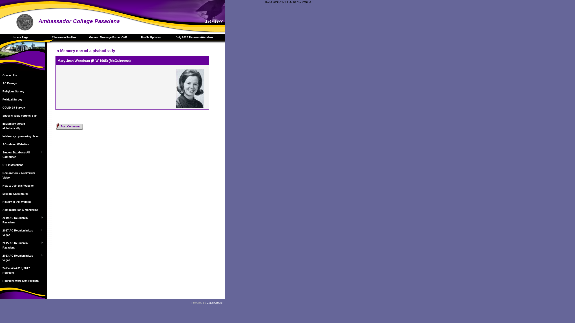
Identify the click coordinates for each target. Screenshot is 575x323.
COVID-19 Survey (13, 107)
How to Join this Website (18, 185)
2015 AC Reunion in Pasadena (14, 245)
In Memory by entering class (20, 136)
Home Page (20, 37)
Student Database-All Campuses (15, 155)
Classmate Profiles (64, 37)
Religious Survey (13, 91)
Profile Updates (151, 37)
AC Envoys (9, 83)
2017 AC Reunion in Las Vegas (16, 233)
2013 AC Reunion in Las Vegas (16, 258)
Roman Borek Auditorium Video (18, 175)
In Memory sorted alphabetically (13, 126)
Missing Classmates (15, 193)
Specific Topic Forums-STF (19, 115)
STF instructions (12, 165)
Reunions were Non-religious (20, 280)
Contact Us (9, 75)
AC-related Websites (15, 144)
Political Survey (12, 99)
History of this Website (16, 201)
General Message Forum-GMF (108, 37)
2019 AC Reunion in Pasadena (14, 220)
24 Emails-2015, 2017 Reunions (16, 270)
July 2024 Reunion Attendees (194, 37)
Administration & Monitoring (20, 210)
